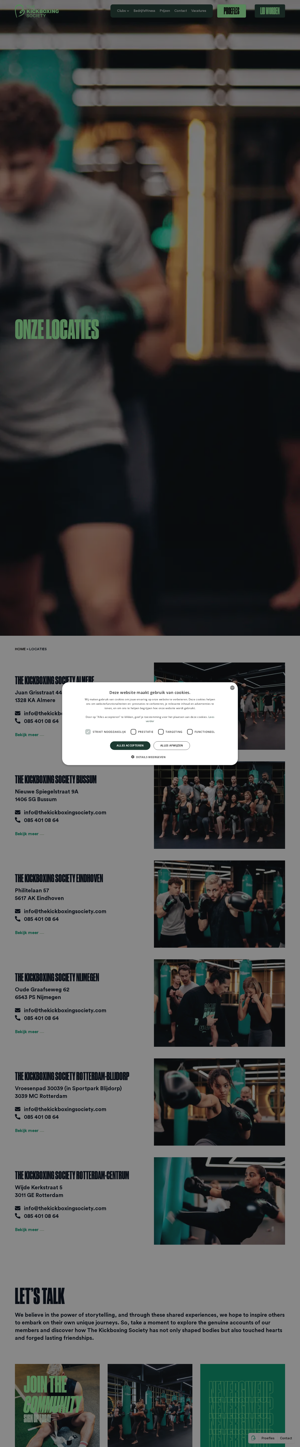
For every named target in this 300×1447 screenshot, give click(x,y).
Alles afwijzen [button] (171, 745)
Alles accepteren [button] (130, 745)
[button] (150, 756)
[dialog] (150, 723)
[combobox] (232, 687)
